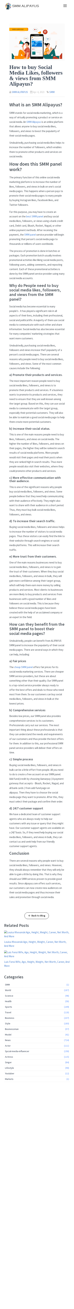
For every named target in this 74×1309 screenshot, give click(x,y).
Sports (37, 1006)
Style (37, 1023)
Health (37, 1001)
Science (37, 995)
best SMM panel (34, 216)
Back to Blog (38, 915)
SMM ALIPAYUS (20, 92)
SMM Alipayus (34, 122)
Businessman (37, 1029)
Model (37, 1034)
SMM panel (30, 234)
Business (37, 1017)
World (37, 990)
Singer (37, 1062)
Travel (37, 1012)
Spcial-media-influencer (37, 1051)
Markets (37, 1079)
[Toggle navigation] (65, 6)
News (37, 1040)
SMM (52, 92)
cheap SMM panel (23, 667)
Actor (37, 1045)
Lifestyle (37, 1067)
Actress (37, 1056)
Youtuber (37, 1073)
